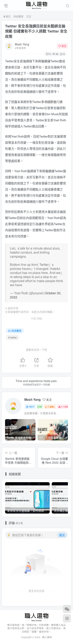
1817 (31, 406)
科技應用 (18, 16)
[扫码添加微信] (67, 609)
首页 (8, 16)
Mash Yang (22, 44)
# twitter (12, 337)
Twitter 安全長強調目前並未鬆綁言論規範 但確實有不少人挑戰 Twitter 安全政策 (36, 31)
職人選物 (47, 637)
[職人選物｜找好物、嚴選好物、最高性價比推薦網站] (37, 617)
